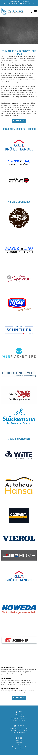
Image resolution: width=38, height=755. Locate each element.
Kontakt (23, 720)
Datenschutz (23, 718)
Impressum (14, 718)
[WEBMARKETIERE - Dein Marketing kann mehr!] (19, 352)
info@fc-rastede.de (28, 4)
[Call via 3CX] (32, 11)
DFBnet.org (19, 742)
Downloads (16, 720)
